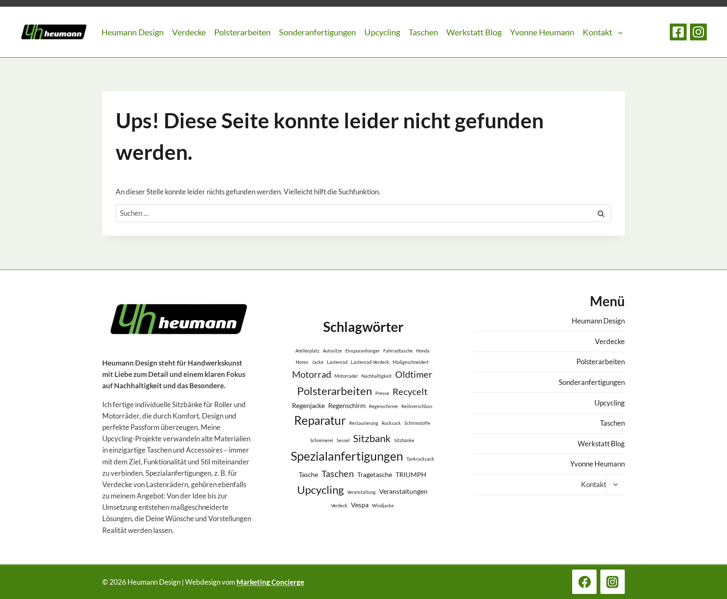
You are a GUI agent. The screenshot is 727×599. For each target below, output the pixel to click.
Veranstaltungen (403, 491)
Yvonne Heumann (542, 32)
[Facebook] (678, 32)
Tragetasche (374, 474)
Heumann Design (132, 32)
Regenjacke (308, 405)
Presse (382, 393)
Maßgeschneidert (411, 362)
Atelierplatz (307, 350)
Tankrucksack (420, 458)
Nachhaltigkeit (376, 376)
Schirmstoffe (417, 423)
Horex (302, 362)
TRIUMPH (410, 474)
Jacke (318, 362)
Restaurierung (363, 423)
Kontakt (597, 32)
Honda (423, 350)
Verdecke (189, 32)
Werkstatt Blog (473, 32)
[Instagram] (698, 32)
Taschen (423, 32)
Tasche (308, 474)
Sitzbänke (404, 440)
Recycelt (410, 391)
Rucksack (391, 423)
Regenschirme (383, 406)
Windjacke (383, 505)
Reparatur (320, 420)
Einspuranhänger (362, 350)
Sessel (343, 440)
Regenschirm (347, 405)
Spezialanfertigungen (347, 455)
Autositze (332, 350)
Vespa (360, 505)
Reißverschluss (416, 406)
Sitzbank (372, 438)
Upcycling (382, 32)
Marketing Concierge (270, 582)
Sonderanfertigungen (317, 32)
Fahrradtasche (398, 350)
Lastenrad (337, 362)
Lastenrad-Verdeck (370, 362)
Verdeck (339, 505)
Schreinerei (321, 440)
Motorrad (311, 374)
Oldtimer (413, 374)
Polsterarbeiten (242, 32)
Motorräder (346, 376)
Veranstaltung (361, 492)
